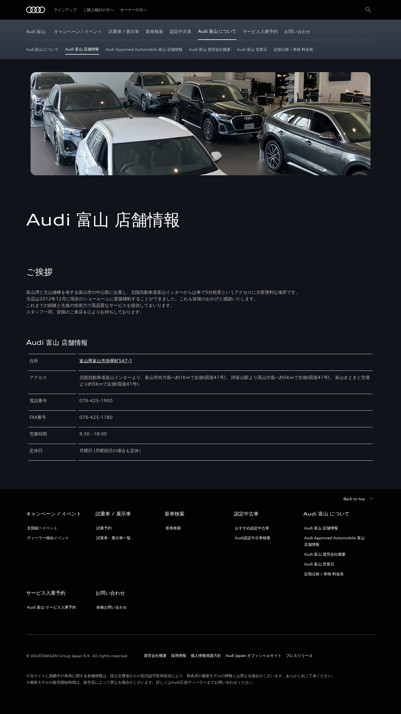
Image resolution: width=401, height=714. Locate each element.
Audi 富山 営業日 (319, 564)
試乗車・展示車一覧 (113, 537)
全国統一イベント (42, 528)
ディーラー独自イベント (48, 537)
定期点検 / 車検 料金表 (324, 573)
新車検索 (173, 528)
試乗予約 (104, 528)
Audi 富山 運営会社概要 (325, 554)
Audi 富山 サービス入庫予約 (51, 607)
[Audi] (35, 10)
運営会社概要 (155, 655)
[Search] (368, 9)
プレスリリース (299, 655)
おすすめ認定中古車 (252, 528)
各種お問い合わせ (111, 607)
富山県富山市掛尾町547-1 (105, 360)
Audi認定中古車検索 (252, 537)
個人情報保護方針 (206, 655)
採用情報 (178, 655)
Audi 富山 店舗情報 (321, 528)
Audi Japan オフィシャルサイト (254, 655)
